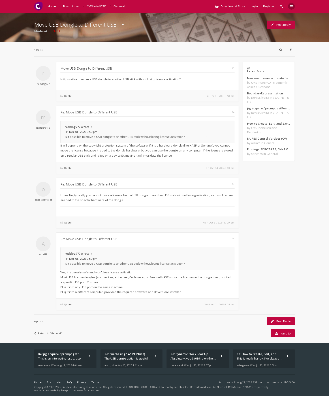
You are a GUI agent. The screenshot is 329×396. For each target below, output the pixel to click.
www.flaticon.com (88, 390)
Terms (95, 382)
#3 (233, 183)
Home (38, 382)
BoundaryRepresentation (265, 93)
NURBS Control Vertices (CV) (267, 138)
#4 (233, 238)
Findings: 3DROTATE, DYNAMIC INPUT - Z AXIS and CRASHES (269, 149)
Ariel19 (43, 254)
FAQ (69, 382)
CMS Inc (57, 31)
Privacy (81, 382)
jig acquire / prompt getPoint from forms (269, 108)
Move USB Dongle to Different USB (75, 24)
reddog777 (43, 83)
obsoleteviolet (43, 199)
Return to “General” (50, 333)
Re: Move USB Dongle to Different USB (89, 112)
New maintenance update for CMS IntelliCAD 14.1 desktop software (269, 78)
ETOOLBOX (133, 387)
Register (268, 6)
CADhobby (167, 387)
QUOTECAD (148, 387)
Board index (54, 382)
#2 (233, 111)
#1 (233, 68)
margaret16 (43, 127)
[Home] (38, 6)
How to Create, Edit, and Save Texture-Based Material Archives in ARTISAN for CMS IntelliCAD (269, 123)
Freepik (65, 390)
